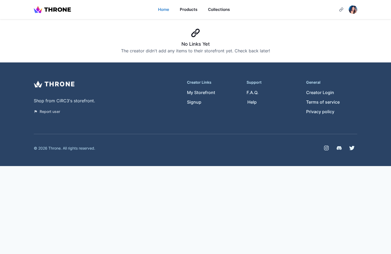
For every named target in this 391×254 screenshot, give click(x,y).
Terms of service (323, 102)
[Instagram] (326, 148)
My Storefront (201, 92)
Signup (194, 102)
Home (163, 9)
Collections (219, 9)
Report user (50, 111)
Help (252, 102)
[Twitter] (352, 148)
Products (188, 9)
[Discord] (339, 148)
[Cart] (341, 9)
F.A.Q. (253, 92)
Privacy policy (320, 111)
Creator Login (320, 92)
